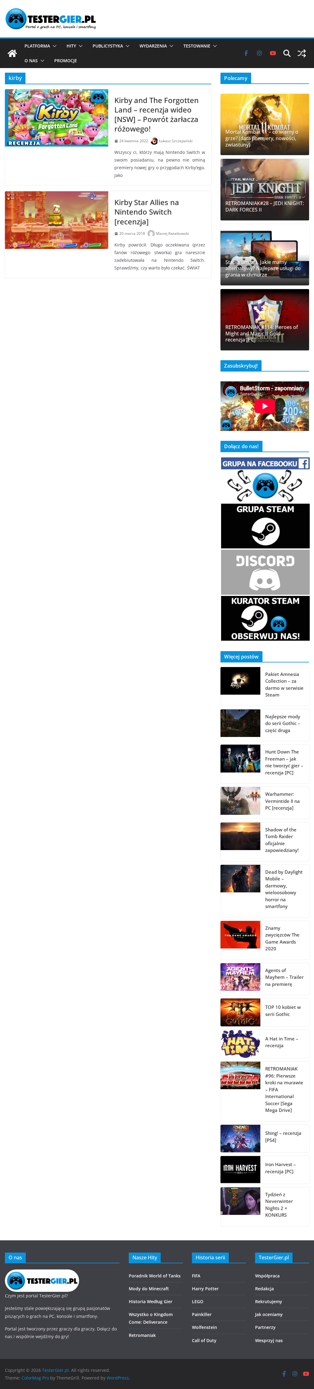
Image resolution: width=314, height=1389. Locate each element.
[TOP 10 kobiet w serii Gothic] (240, 1012)
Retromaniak (142, 1335)
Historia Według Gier (150, 1301)
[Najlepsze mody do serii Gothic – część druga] (240, 725)
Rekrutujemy (268, 1301)
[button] (53, 46)
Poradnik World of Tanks (155, 1276)
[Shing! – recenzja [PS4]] (240, 1138)
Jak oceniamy (269, 1314)
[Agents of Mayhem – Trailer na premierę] (240, 979)
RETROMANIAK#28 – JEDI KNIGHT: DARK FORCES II (264, 206)
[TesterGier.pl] (12, 53)
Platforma (37, 46)
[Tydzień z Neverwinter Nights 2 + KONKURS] (240, 1206)
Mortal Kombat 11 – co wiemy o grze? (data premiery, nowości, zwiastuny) (261, 138)
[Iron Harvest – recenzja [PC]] (240, 1170)
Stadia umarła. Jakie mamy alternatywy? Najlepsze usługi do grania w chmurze (263, 268)
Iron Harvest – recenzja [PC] (280, 1167)
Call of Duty (204, 1340)
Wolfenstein (204, 1327)
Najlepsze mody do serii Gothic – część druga (282, 723)
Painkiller (202, 1314)
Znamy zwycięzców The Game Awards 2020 (282, 938)
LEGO (197, 1301)
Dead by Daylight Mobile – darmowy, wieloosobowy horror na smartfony (284, 889)
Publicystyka (108, 46)
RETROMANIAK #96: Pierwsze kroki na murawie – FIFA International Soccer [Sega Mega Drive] (284, 1089)
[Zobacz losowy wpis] (301, 53)
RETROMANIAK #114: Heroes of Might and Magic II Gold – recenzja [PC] (261, 333)
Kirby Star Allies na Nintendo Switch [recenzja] (146, 211)
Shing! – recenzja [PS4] (283, 1136)
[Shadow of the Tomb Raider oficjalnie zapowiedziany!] (240, 841)
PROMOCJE (65, 60)
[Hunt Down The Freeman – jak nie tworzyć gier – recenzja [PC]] (240, 764)
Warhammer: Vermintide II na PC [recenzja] (282, 801)
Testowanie (196, 46)
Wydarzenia (153, 46)
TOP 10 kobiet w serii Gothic (283, 1010)
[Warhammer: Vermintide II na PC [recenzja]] (240, 803)
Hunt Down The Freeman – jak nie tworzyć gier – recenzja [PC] (284, 762)
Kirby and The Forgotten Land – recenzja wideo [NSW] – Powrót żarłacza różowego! (156, 114)
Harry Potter (205, 1289)
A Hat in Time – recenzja (281, 1042)
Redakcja (264, 1289)
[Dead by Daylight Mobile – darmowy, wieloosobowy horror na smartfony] (240, 891)
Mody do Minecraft (149, 1289)
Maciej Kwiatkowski (172, 233)
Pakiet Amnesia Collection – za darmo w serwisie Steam (284, 684)
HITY (71, 46)
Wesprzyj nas (269, 1340)
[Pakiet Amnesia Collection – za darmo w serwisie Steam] (240, 686)
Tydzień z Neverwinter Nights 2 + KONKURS (279, 1204)
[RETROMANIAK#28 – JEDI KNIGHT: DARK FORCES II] (264, 189)
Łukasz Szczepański (176, 140)
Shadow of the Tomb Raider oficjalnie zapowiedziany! (282, 839)
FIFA (196, 1276)
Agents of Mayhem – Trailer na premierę (284, 977)
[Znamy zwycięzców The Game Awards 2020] (240, 940)
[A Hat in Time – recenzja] (240, 1044)
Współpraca (267, 1276)
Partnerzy (265, 1327)
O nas (31, 60)
